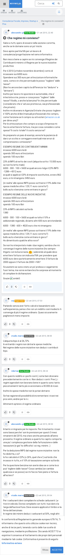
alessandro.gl (17, 33)
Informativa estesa (12, 543)
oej (12, 301)
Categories (22, 13)
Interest (12, 13)
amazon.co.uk (53, 117)
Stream (4, 13)
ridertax (14, 371)
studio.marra (17, 336)
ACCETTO (57, 550)
